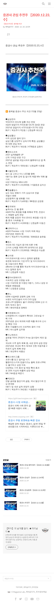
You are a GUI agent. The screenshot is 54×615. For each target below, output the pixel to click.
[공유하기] (15, 439)
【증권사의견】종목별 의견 (12, 23)
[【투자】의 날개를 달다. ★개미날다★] (5, 4)
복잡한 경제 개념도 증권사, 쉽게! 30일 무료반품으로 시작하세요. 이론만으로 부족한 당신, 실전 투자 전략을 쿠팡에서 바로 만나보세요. (27, 425)
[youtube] (32, 599)
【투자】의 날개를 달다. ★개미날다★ (22, 530)
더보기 (48, 459)
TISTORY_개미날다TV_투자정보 (27, 587)
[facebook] (15, 599)
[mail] (37, 599)
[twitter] (20, 599)
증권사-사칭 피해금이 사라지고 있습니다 (19, 402)
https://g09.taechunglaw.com (20, 398)
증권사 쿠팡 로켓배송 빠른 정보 (24, 420)
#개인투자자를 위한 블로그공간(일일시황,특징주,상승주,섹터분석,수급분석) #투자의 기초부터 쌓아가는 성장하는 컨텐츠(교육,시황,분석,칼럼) (22, 538)
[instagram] (26, 599)
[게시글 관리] (18, 439)
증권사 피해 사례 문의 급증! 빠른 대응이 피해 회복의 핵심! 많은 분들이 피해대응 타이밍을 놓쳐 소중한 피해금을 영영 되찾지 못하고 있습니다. (19, 407)
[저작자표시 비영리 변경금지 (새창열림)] (35, 440)
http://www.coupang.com (18, 417)
